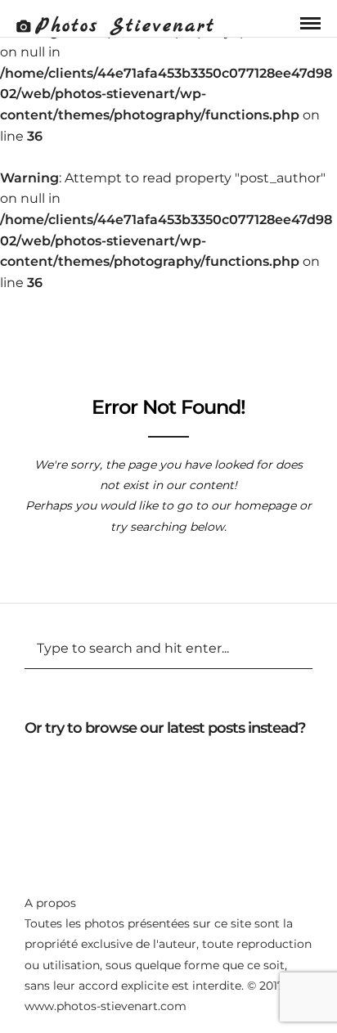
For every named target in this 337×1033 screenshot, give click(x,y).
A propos (50, 903)
